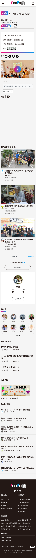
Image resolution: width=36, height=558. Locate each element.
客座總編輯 (22, 511)
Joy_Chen (8, 175)
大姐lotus (13, 321)
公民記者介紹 (22, 508)
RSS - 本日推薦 (6, 541)
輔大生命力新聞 (9, 208)
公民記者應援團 (23, 505)
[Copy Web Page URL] (17, 56)
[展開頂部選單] (33, 3)
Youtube (20, 491)
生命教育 (20, 44)
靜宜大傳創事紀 (9, 420)
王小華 (6, 412)
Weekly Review (6, 508)
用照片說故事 (5, 529)
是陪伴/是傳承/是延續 (10, 347)
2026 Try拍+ (5, 520)
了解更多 (18, 299)
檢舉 (15, 26)
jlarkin (4, 321)
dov (5, 461)
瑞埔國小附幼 (12, 44)
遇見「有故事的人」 (25, 529)
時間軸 (3, 505)
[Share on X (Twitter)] (9, 56)
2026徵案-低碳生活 (24, 520)
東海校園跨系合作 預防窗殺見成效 (14, 437)
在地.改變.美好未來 (24, 526)
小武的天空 (7, 440)
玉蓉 (18, 286)
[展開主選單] (3, 3)
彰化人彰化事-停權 (11, 244)
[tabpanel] (17, 262)
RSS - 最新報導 (6, 538)
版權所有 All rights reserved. (12, 48)
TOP (32, 547)
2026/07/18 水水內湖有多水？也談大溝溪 (17, 468)
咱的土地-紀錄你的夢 (8, 526)
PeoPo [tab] (14, 257)
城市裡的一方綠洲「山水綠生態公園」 (16, 409)
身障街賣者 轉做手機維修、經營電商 (19, 206)
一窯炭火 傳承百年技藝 (10, 367)
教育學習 (19, 40)
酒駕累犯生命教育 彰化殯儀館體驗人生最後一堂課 (19, 240)
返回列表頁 (17, 267)
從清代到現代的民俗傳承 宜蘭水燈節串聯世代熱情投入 (17, 458)
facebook (15, 491)
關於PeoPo (5, 499)
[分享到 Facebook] (6, 56)
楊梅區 (19, 36)
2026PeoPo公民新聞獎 (9, 398)
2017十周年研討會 (24, 523)
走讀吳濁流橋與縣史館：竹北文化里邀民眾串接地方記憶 (17, 428)
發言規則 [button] (31, 257)
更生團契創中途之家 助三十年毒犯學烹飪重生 (17, 447)
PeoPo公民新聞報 (24, 499)
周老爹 (31, 321)
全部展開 (17, 335)
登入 (23, 262)
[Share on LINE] (13, 56)
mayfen (6, 470)
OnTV (4, 13)
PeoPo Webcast (23, 502)
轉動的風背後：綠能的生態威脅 (13, 418)
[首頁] (18, 3)
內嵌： (5, 81)
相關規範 (4, 502)
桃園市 (13, 36)
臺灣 (9, 36)
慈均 (22, 321)
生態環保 (11, 40)
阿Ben (6, 431)
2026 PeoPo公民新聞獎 (9, 523)
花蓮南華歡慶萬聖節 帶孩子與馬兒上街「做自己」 (19, 171)
